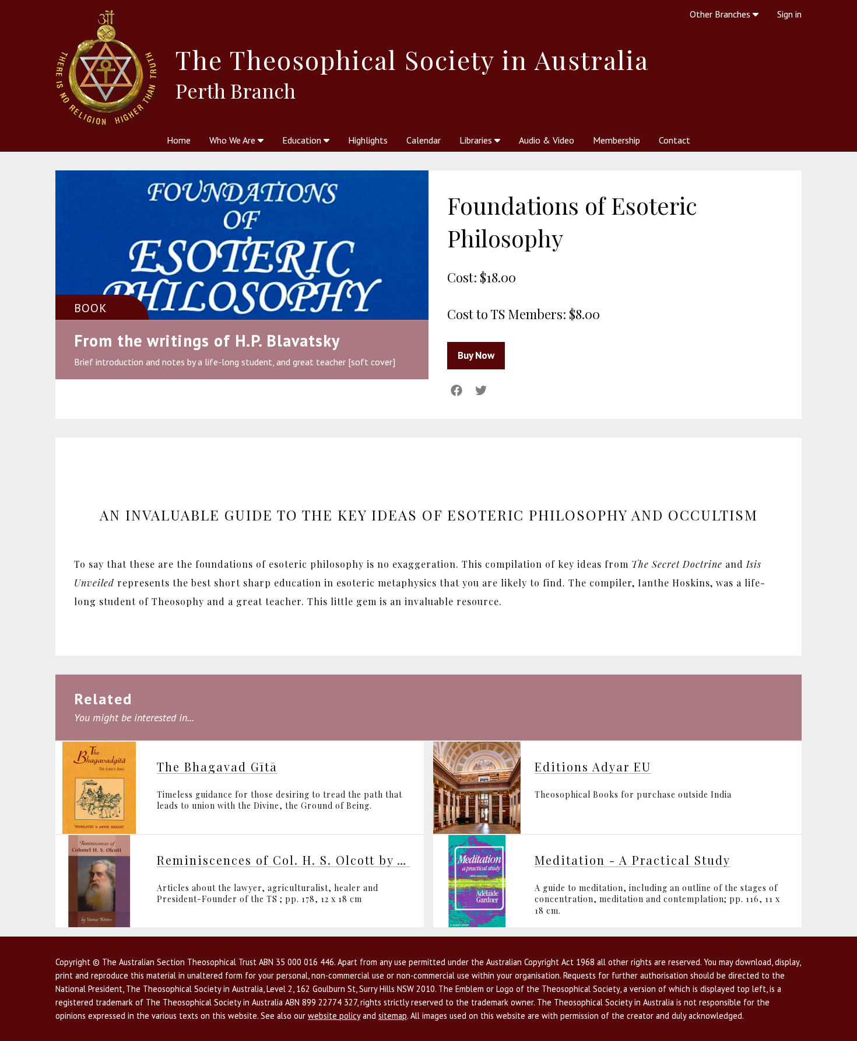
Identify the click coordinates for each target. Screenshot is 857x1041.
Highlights (368, 140)
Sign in (789, 14)
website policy (334, 1015)
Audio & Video (546, 140)
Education (303, 140)
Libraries (476, 140)
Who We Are (233, 140)
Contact (674, 140)
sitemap (392, 1015)
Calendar (423, 140)
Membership (616, 140)
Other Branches (721, 14)
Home (179, 140)
